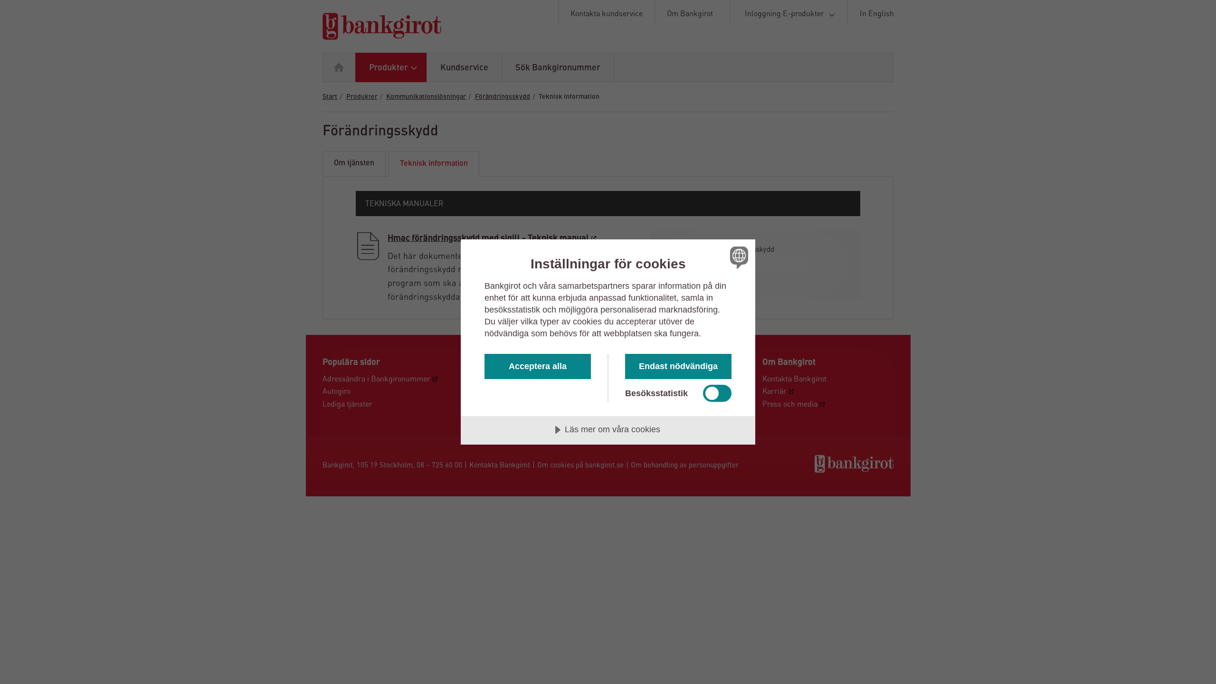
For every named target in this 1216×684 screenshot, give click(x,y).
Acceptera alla (538, 366)
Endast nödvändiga (678, 366)
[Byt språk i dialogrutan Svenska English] (737, 257)
